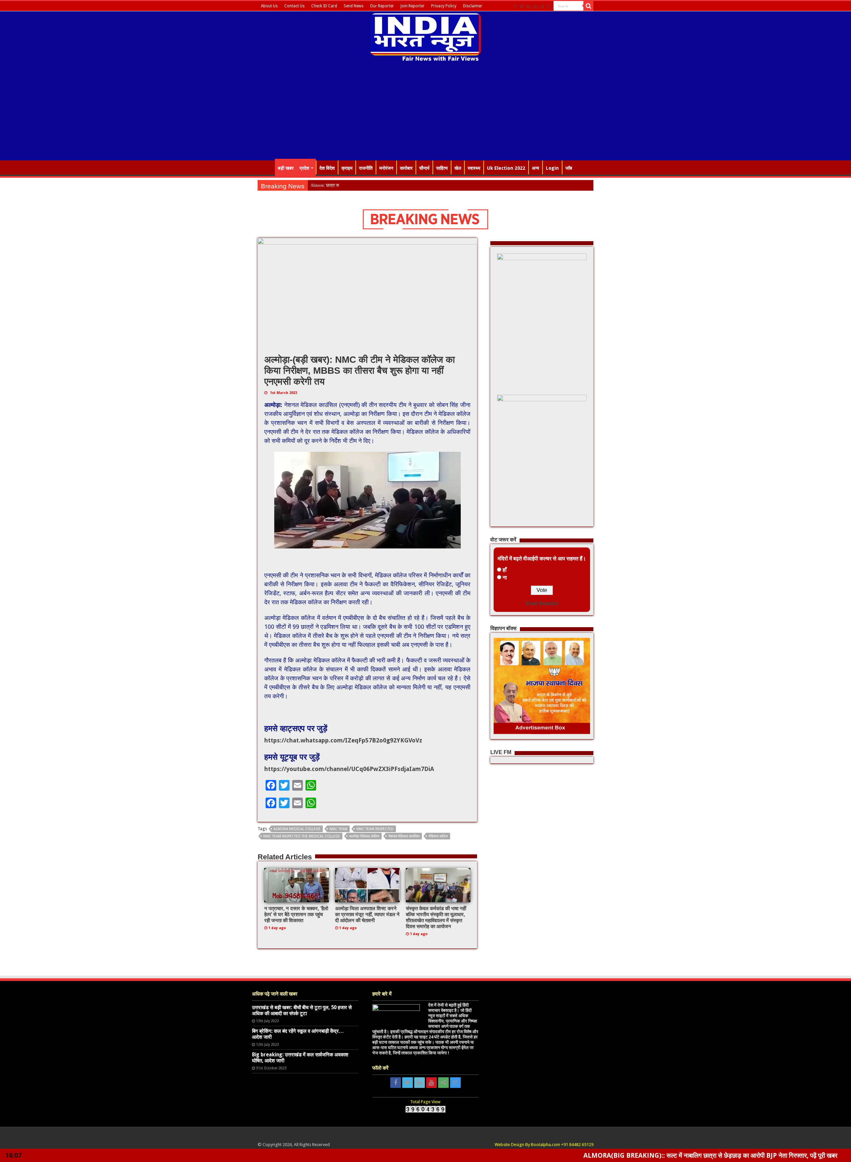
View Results (542, 603)
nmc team (338, 829)
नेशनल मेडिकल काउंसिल (404, 836)
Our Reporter (382, 6)
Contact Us (294, 6)
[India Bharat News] (425, 37)
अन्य (535, 168)
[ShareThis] (542, 6)
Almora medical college (297, 829)
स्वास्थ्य (474, 168)
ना (505, 577)
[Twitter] (522, 6)
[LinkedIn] (528, 6)
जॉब (568, 168)
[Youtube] (535, 6)
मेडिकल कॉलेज (438, 836)
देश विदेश (327, 168)
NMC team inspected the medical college (301, 836)
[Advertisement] (425, 111)
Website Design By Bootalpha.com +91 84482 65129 (544, 1144)
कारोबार (406, 168)
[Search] (588, 6)
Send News (353, 6)
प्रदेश (304, 168)
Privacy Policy (443, 6)
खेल (457, 168)
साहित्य (442, 168)
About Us (269, 6)
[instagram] (548, 6)
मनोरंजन (386, 168)
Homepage (266, 167)
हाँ (505, 570)
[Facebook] (516, 6)
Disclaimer (472, 6)
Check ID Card (324, 6)
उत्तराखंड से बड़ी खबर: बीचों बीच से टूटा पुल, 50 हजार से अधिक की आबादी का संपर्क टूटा (302, 1011)
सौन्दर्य (424, 168)
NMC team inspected (375, 829)
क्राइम (346, 168)
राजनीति (366, 168)
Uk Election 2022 (506, 168)
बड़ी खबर (286, 168)
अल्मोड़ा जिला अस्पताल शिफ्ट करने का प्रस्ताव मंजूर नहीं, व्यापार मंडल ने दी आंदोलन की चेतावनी (367, 914)
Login (552, 168)
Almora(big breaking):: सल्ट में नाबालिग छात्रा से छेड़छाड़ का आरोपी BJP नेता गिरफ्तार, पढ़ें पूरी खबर (639, 1155)
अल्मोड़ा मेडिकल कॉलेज (364, 836)
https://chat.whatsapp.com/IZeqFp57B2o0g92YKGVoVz (343, 740)
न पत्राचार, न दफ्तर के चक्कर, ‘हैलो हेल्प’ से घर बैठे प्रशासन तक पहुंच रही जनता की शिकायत (296, 914)
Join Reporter (413, 6)
